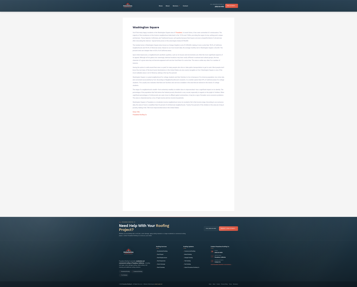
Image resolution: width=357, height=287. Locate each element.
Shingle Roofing (188, 257)
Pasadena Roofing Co (140, 115)
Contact (185, 6)
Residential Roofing (162, 251)
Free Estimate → (231, 5)
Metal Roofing (188, 254)
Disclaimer (235, 284)
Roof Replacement (162, 257)
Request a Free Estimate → (228, 228)
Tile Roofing (187, 260)
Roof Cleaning (161, 267)
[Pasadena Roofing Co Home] (128, 6)
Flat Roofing (187, 264)
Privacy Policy (224, 284)
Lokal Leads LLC (158, 284)
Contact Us (218, 262)
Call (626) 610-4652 (211, 228)
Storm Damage (161, 264)
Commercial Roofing (189, 251)
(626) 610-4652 (219, 252)
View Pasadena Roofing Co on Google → (221, 264)
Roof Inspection (161, 260)
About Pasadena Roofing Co (191, 267)
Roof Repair (160, 254)
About (168, 6)
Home (161, 6)
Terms (230, 284)
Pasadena (179, 32)
